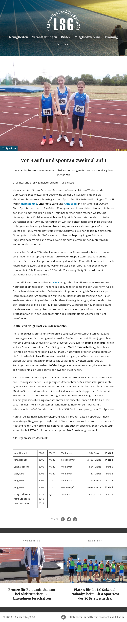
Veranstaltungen (44, 37)
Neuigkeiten (18, 37)
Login (120, 617)
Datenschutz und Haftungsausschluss (92, 617)
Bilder (65, 37)
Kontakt (63, 44)
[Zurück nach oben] (63, 617)
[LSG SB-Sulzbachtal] (63, 20)
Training (111, 37)
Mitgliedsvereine (87, 37)
